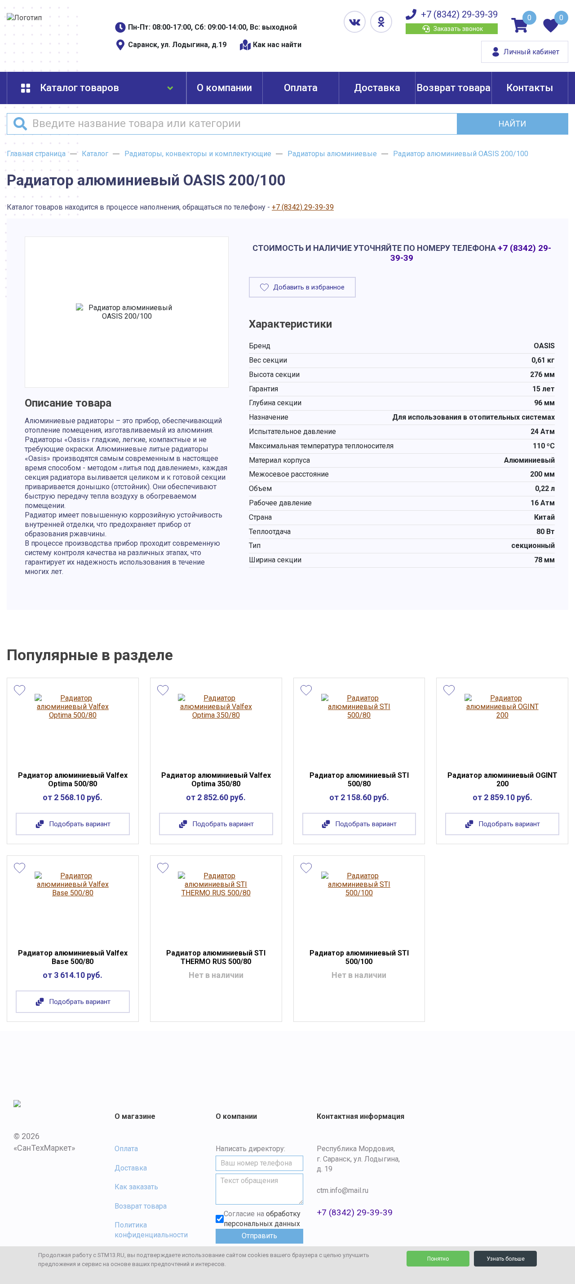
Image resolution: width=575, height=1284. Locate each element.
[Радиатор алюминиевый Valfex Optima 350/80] (216, 727)
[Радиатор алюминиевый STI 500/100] (359, 904)
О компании (224, 87)
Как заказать (136, 1187)
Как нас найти (277, 44)
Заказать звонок (458, 28)
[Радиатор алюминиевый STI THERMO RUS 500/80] (216, 904)
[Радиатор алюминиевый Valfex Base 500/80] (72, 904)
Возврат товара (453, 87)
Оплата (301, 87)
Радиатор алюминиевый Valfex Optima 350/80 (216, 779)
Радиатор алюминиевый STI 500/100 (359, 957)
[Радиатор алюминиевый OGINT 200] (502, 727)
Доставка (377, 87)
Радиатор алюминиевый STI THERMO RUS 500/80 (215, 957)
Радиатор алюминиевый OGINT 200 (502, 779)
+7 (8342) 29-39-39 (459, 14)
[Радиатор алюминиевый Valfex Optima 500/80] (72, 727)
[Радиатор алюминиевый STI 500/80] (359, 727)
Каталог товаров (79, 87)
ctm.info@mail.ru (342, 1190)
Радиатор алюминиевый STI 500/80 (359, 779)
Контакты (529, 87)
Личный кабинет (531, 52)
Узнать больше (506, 1259)
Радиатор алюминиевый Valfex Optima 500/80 (73, 779)
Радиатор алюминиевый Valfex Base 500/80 (73, 957)
